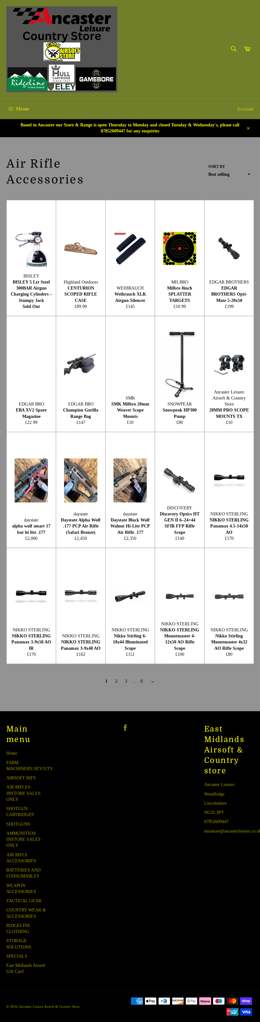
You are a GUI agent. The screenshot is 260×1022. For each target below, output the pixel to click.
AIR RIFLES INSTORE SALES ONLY (23, 793)
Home (11, 753)
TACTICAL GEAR (23, 900)
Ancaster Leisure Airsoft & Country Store (49, 1006)
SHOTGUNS (18, 824)
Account (245, 109)
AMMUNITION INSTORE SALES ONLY (23, 839)
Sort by (216, 166)
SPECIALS (16, 956)
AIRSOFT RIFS (21, 778)
